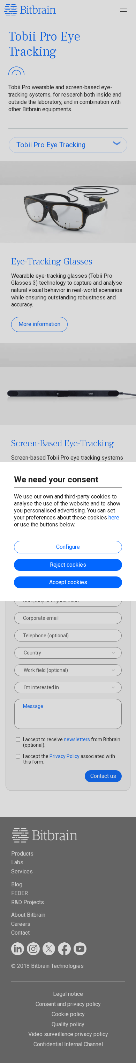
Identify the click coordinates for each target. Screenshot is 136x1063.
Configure (68, 547)
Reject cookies (68, 564)
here (113, 517)
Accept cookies (68, 582)
